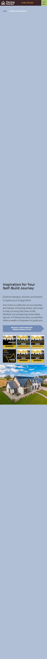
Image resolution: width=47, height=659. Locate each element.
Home (5, 11)
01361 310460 (27, 2)
